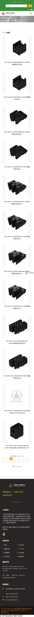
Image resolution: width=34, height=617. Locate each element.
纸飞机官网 (18, 616)
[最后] (27, 461)
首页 (5, 545)
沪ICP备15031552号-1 (9, 578)
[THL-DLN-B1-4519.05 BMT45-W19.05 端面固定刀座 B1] (17, 47)
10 (19, 461)
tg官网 (9, 616)
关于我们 (21, 545)
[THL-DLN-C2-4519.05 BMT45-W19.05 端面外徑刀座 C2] (17, 187)
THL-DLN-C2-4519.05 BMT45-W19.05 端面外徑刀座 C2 (17, 203)
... (27, 458)
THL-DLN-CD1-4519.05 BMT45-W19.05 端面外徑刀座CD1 (17, 342)
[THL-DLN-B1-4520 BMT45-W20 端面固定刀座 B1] (17, 82)
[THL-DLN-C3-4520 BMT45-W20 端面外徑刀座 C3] (17, 291)
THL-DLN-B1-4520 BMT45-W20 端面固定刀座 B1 (17, 98)
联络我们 (21, 556)
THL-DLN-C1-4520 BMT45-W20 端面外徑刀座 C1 (17, 168)
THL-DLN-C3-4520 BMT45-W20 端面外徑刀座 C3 (17, 307)
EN (29, 10)
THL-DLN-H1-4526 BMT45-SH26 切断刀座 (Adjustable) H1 (17, 412)
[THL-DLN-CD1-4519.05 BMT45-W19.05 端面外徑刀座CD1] (17, 326)
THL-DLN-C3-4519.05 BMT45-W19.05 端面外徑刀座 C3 (17, 272)
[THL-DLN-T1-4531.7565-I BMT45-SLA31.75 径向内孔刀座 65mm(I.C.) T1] (17, 431)
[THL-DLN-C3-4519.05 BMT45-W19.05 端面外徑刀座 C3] (17, 257)
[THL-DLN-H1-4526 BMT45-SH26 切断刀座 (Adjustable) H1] (17, 396)
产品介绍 (21, 549)
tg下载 (13, 616)
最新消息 (7, 549)
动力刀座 (19, 527)
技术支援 (21, 553)
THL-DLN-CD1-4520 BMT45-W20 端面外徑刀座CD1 (17, 377)
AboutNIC (4, 612)
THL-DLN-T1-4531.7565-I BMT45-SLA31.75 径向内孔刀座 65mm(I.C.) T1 (17, 447)
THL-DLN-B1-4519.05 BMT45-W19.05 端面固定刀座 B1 (17, 63)
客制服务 (7, 553)
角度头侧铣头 (12, 527)
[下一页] (23, 461)
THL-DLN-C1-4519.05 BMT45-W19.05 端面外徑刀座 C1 (17, 133)
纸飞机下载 (3, 616)
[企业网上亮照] (4, 534)
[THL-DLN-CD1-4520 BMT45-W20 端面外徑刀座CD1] (17, 361)
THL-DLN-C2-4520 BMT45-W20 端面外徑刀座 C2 (17, 238)
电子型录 (7, 556)
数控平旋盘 (25, 527)
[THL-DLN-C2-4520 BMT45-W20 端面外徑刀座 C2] (17, 222)
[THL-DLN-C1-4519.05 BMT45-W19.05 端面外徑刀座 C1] (17, 117)
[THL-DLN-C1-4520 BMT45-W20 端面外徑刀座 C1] (17, 152)
